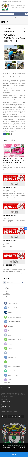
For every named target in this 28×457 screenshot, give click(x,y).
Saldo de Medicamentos (14, 366)
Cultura (9, 312)
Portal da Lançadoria (13, 353)
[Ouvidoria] (22, 416)
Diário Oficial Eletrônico (14, 321)
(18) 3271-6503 (6, 407)
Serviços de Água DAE (13, 371)
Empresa (7, 293)
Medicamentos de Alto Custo (15, 339)
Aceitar (14, 454)
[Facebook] (5, 416)
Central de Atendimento (14, 308)
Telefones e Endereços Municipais (11, 381)
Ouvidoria (10, 348)
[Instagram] (9, 416)
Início (2, 18)
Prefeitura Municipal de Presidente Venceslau (17, 6)
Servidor (7, 297)
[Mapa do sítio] (2, 416)
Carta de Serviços (12, 303)
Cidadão (7, 288)
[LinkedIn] (15, 416)
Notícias (16, 18)
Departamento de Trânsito (14, 317)
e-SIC (9, 330)
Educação (10, 326)
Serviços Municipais (13, 375)
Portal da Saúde (12, 357)
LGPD (9, 335)
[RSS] (19, 416)
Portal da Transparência (14, 362)
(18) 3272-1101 (6, 401)
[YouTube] (12, 416)
